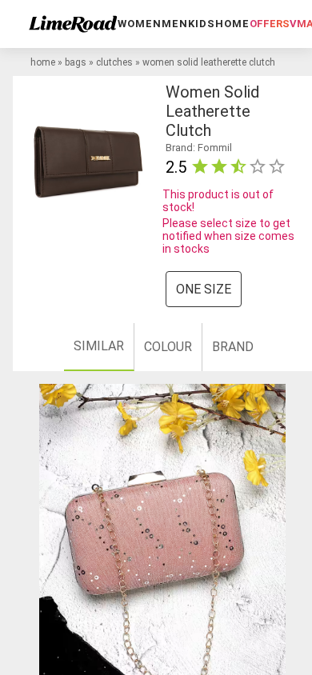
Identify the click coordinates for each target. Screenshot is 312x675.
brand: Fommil (199, 148)
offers (270, 24)
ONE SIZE (203, 289)
